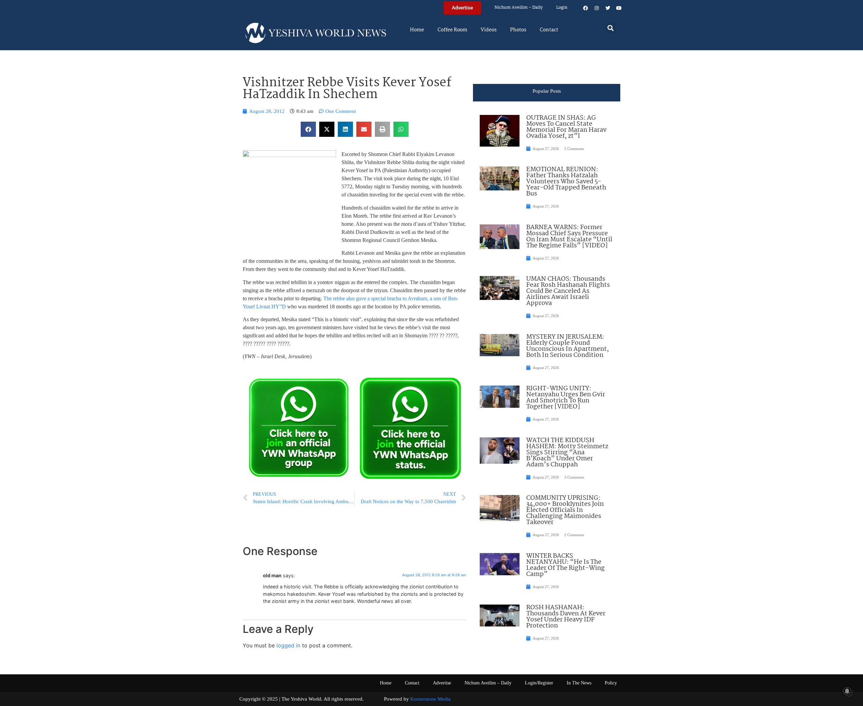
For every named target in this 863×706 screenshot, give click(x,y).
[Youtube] (619, 8)
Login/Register (539, 682)
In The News (579, 682)
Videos (489, 30)
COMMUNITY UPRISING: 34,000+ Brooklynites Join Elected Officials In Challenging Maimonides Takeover (565, 510)
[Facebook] (585, 8)
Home (417, 30)
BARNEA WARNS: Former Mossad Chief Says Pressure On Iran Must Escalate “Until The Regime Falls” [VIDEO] (569, 236)
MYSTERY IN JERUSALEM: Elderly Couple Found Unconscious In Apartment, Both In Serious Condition (567, 346)
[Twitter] (608, 8)
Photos (518, 30)
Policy (611, 682)
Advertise (442, 682)
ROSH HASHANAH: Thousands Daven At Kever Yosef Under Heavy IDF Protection (565, 617)
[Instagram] (596, 8)
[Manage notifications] (847, 691)
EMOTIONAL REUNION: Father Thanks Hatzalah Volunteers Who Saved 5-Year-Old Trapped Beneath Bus (566, 181)
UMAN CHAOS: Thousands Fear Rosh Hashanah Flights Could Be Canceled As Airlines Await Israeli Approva (568, 291)
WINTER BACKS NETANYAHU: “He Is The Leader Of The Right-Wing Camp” (565, 565)
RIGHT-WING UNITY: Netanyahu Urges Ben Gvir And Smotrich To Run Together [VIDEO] (565, 397)
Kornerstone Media (430, 699)
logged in (288, 645)
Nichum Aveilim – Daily (519, 7)
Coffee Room (452, 30)
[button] (610, 27)
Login (561, 7)
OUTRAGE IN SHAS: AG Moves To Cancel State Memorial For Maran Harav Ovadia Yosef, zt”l (566, 127)
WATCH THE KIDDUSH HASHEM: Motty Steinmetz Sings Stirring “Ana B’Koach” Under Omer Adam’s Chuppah (567, 452)
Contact (549, 30)
